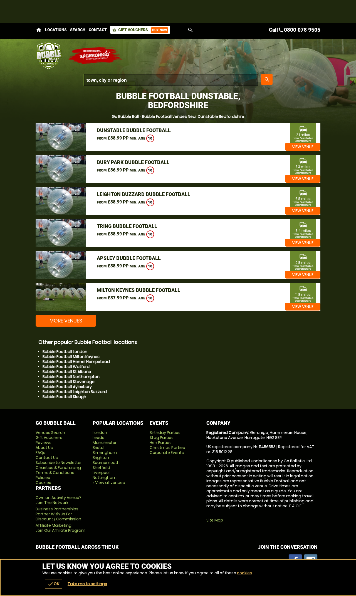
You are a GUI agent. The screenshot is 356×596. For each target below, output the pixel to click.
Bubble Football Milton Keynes (71, 356)
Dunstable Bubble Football (134, 130)
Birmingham (105, 452)
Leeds (98, 437)
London (100, 432)
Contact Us (47, 457)
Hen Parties (161, 442)
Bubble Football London (65, 351)
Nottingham (105, 477)
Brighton (101, 457)
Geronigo (95, 55)
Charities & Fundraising (58, 467)
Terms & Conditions (55, 472)
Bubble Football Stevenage (69, 381)
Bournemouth (106, 462)
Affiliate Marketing (60, 528)
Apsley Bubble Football (129, 258)
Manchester (105, 442)
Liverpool (101, 472)
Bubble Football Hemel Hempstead (76, 361)
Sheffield (101, 467)
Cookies (43, 482)
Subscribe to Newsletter (59, 462)
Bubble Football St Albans (67, 371)
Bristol (98, 447)
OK (54, 584)
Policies (43, 477)
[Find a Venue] (170, 80)
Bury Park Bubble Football (133, 162)
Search (77, 30)
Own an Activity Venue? (58, 500)
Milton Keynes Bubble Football (138, 290)
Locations (56, 30)
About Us (44, 447)
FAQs (40, 452)
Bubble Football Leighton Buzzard (75, 391)
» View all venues (109, 482)
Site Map (214, 520)
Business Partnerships (58, 514)
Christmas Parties (167, 447)
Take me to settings (87, 584)
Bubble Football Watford (66, 366)
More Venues (66, 320)
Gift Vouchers (139, 30)
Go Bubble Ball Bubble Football (49, 55)
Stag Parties (162, 437)
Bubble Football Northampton (71, 376)
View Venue (302, 147)
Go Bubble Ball (125, 116)
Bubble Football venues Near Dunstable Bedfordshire (193, 116)
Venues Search (50, 432)
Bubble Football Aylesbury (67, 386)
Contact (98, 30)
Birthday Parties (165, 432)
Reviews (43, 442)
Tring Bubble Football (127, 226)
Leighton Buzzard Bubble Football (143, 194)
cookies (244, 573)
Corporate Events (167, 452)
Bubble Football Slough (64, 396)
